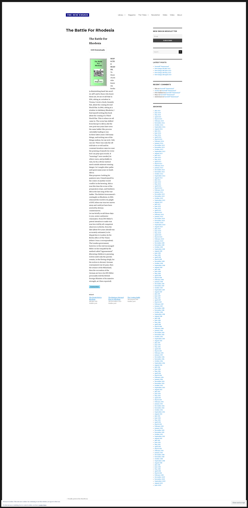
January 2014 (159, 379)
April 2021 (158, 210)
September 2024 (160, 127)
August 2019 (158, 251)
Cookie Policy (42, 505)
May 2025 (158, 115)
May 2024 (158, 135)
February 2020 (159, 239)
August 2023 (159, 153)
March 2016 (158, 326)
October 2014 (159, 361)
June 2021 (158, 206)
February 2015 (159, 353)
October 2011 (159, 434)
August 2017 (158, 292)
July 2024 (158, 131)
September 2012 (160, 412)
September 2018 (160, 265)
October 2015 (159, 337)
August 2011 (158, 438)
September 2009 (160, 481)
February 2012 (159, 426)
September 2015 (160, 339)
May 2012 (158, 420)
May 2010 (158, 469)
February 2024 (159, 141)
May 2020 (158, 233)
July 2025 (157, 111)
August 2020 (159, 227)
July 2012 (157, 416)
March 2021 (158, 212)
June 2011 (158, 442)
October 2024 (159, 125)
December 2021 (160, 194)
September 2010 (160, 461)
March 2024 (158, 139)
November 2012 (159, 408)
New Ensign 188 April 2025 (163, 75)
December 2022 (160, 170)
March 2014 (158, 375)
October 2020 (159, 223)
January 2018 (159, 282)
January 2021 (159, 216)
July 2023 (158, 155)
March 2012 (158, 424)
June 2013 (158, 393)
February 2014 (159, 377)
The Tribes (142, 15)
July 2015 (157, 343)
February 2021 (159, 214)
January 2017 (159, 306)
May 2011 (157, 444)
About (179, 15)
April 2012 (158, 422)
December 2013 (159, 381)
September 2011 (160, 436)
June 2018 (158, 271)
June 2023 (158, 157)
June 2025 (158, 113)
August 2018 (158, 267)
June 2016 (158, 320)
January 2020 (159, 241)
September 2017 (160, 290)
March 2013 (158, 400)
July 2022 (158, 180)
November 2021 (159, 196)
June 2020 (158, 231)
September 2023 (160, 151)
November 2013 (159, 383)
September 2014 (160, 363)
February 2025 (159, 121)
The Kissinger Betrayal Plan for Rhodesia (116, 298)
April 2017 (158, 300)
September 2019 (160, 249)
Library (120, 15)
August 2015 (158, 341)
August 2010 (158, 463)
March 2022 (158, 188)
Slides (165, 15)
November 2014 (159, 359)
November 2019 (159, 245)
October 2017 (159, 288)
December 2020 (160, 218)
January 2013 (159, 404)
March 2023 (158, 163)
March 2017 (158, 302)
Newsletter (155, 15)
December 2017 (159, 284)
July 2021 (157, 204)
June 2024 (158, 133)
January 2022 (159, 192)
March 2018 (158, 277)
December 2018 (159, 261)
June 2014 (158, 369)
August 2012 (158, 414)
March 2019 (158, 259)
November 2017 (159, 286)
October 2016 (159, 312)
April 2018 (158, 275)
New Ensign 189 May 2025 (163, 72)
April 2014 (158, 373)
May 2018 (158, 273)
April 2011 (158, 446)
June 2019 (158, 253)
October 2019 (159, 247)
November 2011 (159, 432)
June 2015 (158, 345)
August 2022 (159, 178)
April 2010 (158, 471)
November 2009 (160, 479)
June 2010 (158, 467)
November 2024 (160, 123)
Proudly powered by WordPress (78, 499)
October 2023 (159, 149)
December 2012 (159, 406)
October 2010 (159, 459)
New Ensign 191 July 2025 (162, 68)
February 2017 (159, 304)
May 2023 (158, 159)
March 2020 (158, 237)
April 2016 (158, 324)
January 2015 (159, 355)
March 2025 (158, 119)
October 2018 (159, 263)
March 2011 (158, 448)
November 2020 (160, 220)
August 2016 (158, 316)
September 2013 (160, 387)
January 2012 (159, 428)
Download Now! (94, 287)
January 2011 (159, 453)
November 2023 (160, 147)
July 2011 (157, 440)
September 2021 (160, 200)
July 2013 (157, 391)
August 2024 (159, 129)
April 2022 (158, 186)
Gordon (157, 91)
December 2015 (159, 332)
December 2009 (160, 477)
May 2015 (158, 347)
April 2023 (158, 161)
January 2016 (159, 330)
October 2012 (159, 410)
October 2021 (159, 198)
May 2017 (157, 298)
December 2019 (159, 243)
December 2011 (159, 430)
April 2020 (158, 235)
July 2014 (157, 367)
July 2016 (157, 318)
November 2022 (160, 172)
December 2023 (160, 145)
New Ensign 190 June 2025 (163, 70)
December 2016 (159, 308)
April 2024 (158, 137)
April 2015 (158, 349)
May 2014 (158, 371)
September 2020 (160, 225)
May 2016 (158, 322)
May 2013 (158, 396)
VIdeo (172, 15)
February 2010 (159, 475)
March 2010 (158, 473)
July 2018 (157, 269)
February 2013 (159, 402)
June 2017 (158, 296)
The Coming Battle (133, 297)
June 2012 (158, 418)
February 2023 (159, 166)
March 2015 (158, 351)
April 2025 (158, 117)
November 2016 (159, 310)
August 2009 (159, 483)
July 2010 (157, 465)
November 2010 (159, 457)
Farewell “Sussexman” (162, 66)
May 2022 (158, 184)
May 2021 (158, 208)
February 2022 (159, 190)
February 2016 (159, 328)
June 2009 (158, 485)
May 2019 (158, 255)
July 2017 (157, 294)
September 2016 (160, 314)
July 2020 (158, 229)
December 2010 (159, 455)
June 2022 (158, 182)
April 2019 (158, 257)
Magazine (132, 15)
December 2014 (159, 357)
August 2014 (158, 365)
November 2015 (159, 334)
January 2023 (159, 168)
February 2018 (159, 280)
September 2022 (160, 176)
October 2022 (159, 174)
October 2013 (159, 385)
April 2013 (158, 398)
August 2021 (158, 202)
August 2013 (158, 389)
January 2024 (159, 143)
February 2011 (159, 450)
